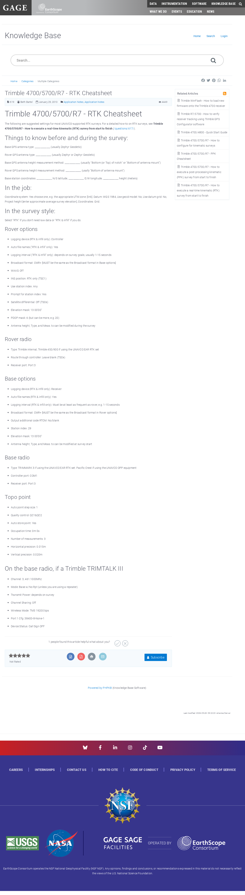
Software (199, 4)
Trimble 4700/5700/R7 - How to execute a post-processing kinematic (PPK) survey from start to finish (199, 172)
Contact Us (76, 770)
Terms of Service (221, 770)
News (211, 11)
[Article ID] (8, 102)
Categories (27, 81)
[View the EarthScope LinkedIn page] (115, 749)
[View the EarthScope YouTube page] (160, 749)
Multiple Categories (48, 81)
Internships (45, 770)
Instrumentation (174, 4)
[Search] (213, 60)
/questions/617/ (124, 128)
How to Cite (108, 770)
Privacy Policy (182, 770)
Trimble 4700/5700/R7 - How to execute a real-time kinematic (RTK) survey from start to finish (198, 190)
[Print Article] (91, 656)
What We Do (158, 11)
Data (153, 4)
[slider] (19, 655)
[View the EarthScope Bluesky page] (85, 749)
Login (224, 36)
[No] (124, 642)
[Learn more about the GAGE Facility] (15, 7)
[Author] (18, 102)
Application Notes (73, 102)
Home (14, 81)
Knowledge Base (224, 4)
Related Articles (187, 93)
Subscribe (157, 657)
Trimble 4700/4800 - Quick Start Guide (203, 132)
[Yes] (117, 642)
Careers (16, 770)
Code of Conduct (144, 770)
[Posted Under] (62, 102)
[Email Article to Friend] (103, 656)
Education (194, 11)
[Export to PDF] (81, 656)
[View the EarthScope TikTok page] (145, 749)
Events (177, 11)
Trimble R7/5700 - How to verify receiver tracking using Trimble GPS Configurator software (198, 119)
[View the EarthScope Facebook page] (100, 749)
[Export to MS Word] (70, 656)
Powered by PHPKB (100, 688)
